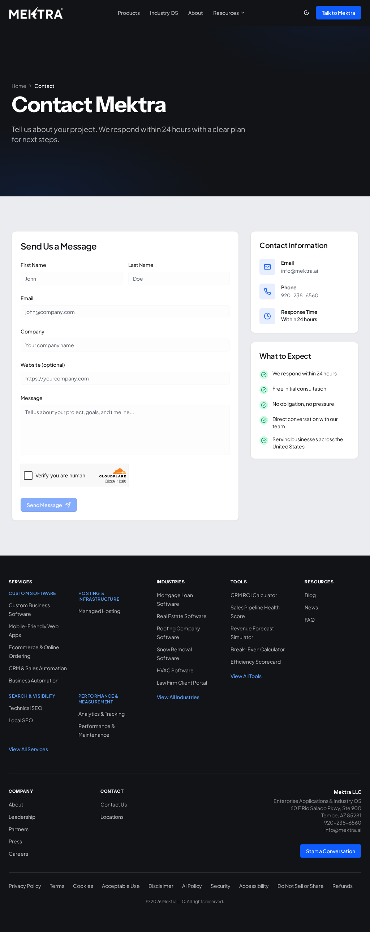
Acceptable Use (121, 885)
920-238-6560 (299, 295)
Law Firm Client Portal (182, 682)
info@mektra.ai (299, 270)
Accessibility (254, 885)
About (195, 12)
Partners (19, 829)
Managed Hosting (99, 611)
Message (32, 398)
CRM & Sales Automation (38, 668)
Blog (310, 595)
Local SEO (21, 720)
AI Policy (192, 885)
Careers (18, 853)
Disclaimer (161, 885)
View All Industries (178, 697)
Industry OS (164, 12)
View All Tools (246, 676)
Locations (112, 816)
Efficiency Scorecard (256, 661)
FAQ (310, 619)
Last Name (141, 264)
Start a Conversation (330, 851)
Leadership (22, 816)
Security (221, 885)
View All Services (28, 749)
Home (19, 85)
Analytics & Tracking (101, 713)
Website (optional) (43, 364)
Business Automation (34, 680)
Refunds (342, 885)
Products (129, 12)
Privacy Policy (25, 885)
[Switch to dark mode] (306, 12)
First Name (33, 264)
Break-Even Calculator (258, 649)
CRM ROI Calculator (254, 595)
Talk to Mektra (338, 12)
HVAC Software (175, 670)
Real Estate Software (182, 616)
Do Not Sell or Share (301, 885)
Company (32, 331)
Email (27, 298)
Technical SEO (25, 708)
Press (15, 841)
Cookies (83, 885)
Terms (57, 885)
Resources (226, 12)
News (311, 607)
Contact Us (113, 804)
